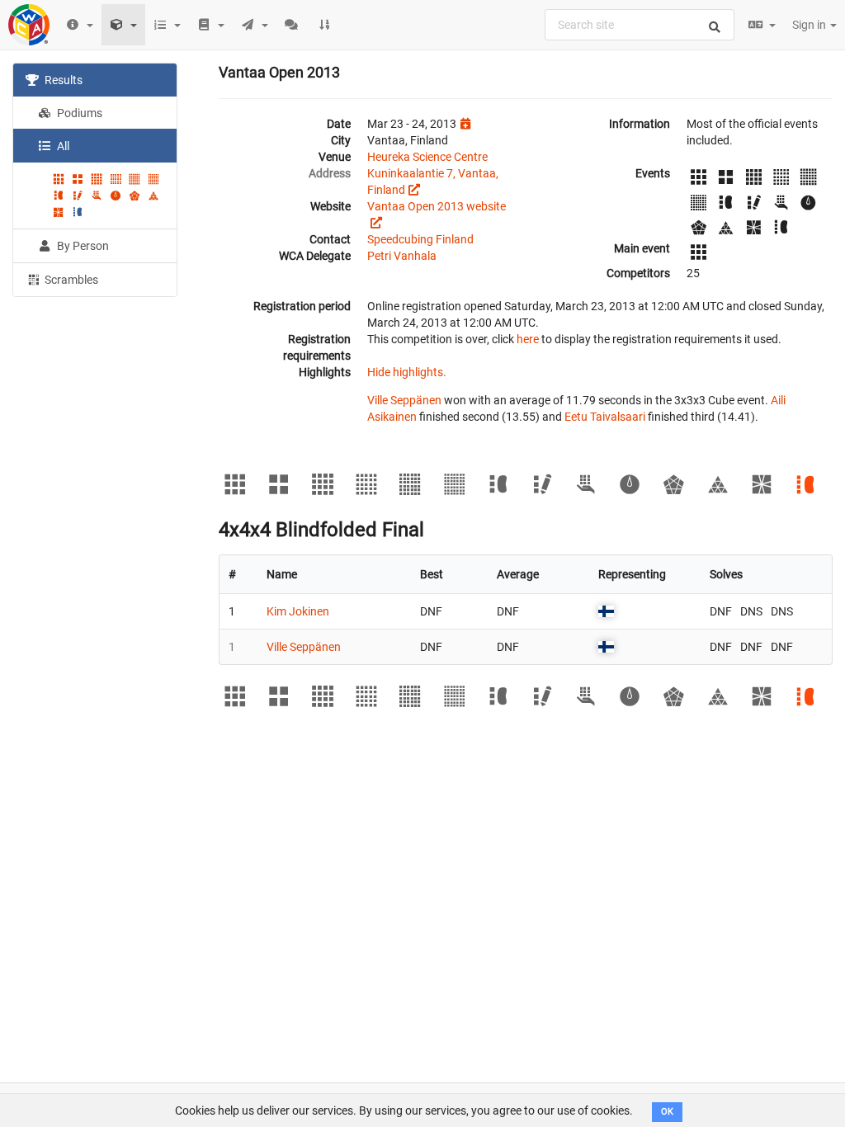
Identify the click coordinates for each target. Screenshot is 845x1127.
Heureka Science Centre (427, 156)
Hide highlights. (406, 372)
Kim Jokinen (298, 611)
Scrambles (70, 279)
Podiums (78, 113)
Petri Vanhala (402, 255)
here (528, 339)
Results (62, 80)
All (61, 146)
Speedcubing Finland (420, 239)
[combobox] (639, 24)
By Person (81, 245)
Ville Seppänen (404, 400)
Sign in (810, 24)
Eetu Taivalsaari (604, 416)
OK (667, 1111)
